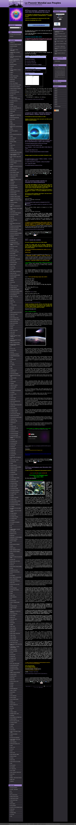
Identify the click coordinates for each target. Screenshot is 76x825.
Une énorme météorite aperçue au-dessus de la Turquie (36, 143)
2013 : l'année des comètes (30, 163)
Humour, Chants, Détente (14, 330)
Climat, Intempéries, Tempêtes (14, 172)
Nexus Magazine (12, 575)
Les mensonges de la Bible (14, 488)
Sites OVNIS (12, 708)
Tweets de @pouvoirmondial (57, 82)
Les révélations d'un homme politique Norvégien (15, 508)
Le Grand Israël (12, 439)
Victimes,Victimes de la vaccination (15, 761)
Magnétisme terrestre (13, 533)
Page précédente (28, 686)
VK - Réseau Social (13, 768)
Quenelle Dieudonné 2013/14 (14, 665)
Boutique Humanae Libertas (14, 796)
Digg (49, 108)
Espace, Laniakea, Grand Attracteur (15, 271)
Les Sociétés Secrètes (13, 518)
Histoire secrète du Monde (14, 323)
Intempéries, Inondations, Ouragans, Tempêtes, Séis (15, 336)
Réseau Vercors (12, 679)
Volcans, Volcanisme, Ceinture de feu (15, 772)
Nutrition (11, 593)
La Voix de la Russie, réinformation (15, 413)
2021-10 (56, 88)
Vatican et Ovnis (12, 752)
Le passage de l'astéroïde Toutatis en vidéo (33, 145)
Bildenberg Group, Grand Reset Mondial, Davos (16, 127)
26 (50, 686)
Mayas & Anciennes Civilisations (15, 544)
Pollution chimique (12, 635)
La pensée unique (12, 399)
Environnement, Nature (13, 262)
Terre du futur (12, 814)
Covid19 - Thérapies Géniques (15, 98)
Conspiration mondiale (13, 194)
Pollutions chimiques (13, 638)
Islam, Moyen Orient (13, 350)
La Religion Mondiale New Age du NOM (15, 404)
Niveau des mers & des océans (14, 584)
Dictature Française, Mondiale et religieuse (15, 244)
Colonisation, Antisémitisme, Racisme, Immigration (15, 180)
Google (11, 310)
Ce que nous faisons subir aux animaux (16, 152)
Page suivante (41, 687)
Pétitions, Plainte (12, 626)
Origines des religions (13, 607)
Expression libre (12, 282)
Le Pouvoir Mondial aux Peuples (43, 3)
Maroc (11, 542)
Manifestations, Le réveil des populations (16, 537)
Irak (10, 346)
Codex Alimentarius (13, 177)
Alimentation (12, 66)
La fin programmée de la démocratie (15, 390)
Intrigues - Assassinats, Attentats (15, 342)
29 (37, 687)
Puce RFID (11, 661)
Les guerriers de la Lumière (14, 481)
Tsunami (11, 735)
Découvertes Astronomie (13, 231)
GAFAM (11, 298)
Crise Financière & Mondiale (14, 214)
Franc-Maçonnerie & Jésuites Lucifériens (16, 291)
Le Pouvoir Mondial (13, 444)
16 (34, 686)
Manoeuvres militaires (13, 540)
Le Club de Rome (12, 429)
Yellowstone (12, 781)
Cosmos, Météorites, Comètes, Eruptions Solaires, (16, 209)
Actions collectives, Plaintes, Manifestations (14, 50)
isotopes (31, 291)
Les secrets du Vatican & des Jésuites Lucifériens (15, 511)
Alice (11, 791)
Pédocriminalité (12, 622)
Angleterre (11, 72)
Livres (11, 527)
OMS (11, 598)
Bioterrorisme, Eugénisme (14, 130)
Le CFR (11, 424)
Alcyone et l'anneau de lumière (34, 103)
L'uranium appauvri (13, 381)
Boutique (11, 136)
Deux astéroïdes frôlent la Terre (31, 149)
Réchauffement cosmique (28, 107)
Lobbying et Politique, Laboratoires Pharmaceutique (15, 529)
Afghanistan (12, 54)
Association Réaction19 (13, 97)
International (12, 338)
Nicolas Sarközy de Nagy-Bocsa (15, 580)
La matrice (11, 395)
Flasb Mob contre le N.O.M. (14, 285)
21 (42, 686)
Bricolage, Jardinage (13, 141)
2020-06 (56, 99)
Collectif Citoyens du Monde (14, 798)
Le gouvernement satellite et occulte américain (15, 437)
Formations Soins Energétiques (14, 289)
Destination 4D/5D (12, 240)
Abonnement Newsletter (13, 46)
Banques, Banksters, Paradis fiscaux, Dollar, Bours (15, 115)
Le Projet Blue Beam (13, 448)
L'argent (11, 368)
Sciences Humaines (13, 697)
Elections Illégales (12, 253)
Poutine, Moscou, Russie (13, 642)
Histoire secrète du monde (14, 321)
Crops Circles (12, 218)
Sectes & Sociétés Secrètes (14, 699)
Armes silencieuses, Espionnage (15, 86)
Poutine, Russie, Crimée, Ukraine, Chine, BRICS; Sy (16, 644)
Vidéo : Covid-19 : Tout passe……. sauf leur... (60, 41)
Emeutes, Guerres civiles (14, 255)
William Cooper (12, 779)
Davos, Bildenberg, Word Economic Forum (15, 224)
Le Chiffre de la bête (13, 426)
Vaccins (11, 750)
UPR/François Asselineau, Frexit (15, 743)
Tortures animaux (12, 729)
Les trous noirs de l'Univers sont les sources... (60, 34)
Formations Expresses (13, 287)
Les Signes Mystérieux (13, 513)
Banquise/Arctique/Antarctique (14, 117)
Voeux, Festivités (12, 770)
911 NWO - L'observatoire (14, 789)
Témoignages (12, 724)
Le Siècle (11, 463)
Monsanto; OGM (12, 559)
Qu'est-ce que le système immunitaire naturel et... (60, 48)
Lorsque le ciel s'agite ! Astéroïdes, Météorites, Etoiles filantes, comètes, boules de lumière (38, 113)
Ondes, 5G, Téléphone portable (14, 602)
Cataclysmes (12, 148)
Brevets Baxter (12, 139)
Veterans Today (12, 759)
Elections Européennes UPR (14, 251)
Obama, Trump (12, 595)
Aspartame (11, 95)
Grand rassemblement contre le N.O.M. (16, 312)
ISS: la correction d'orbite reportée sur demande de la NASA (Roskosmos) (36, 181)
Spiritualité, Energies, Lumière (14, 713)
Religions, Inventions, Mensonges (15, 672)
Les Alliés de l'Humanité (13, 470)
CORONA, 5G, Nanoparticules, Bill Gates (15, 206)
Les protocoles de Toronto (14, 502)
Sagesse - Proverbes (13, 690)
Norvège (11, 586)
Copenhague (12, 204)
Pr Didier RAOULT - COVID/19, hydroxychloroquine (14, 647)
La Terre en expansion (13, 408)
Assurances (12, 102)
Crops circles (12, 216)
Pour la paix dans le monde (14, 640)
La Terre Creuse (12, 406)
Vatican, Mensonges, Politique (14, 754)
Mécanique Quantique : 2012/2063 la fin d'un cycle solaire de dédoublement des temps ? (37, 11)
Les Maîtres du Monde (13, 486)
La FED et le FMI (12, 388)
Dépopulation (12, 236)
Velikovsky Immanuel (13, 756)
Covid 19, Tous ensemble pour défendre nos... (60, 44)
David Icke (11, 221)
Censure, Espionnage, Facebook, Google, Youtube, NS (15, 154)
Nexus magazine (12, 803)
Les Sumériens (12, 520)
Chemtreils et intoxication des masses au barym (16, 166)
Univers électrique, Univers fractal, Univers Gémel (15, 739)
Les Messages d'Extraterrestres (15, 490)
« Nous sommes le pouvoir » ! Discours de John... (60, 51)
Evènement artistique (13, 276)
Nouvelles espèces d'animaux (14, 589)
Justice (11, 366)
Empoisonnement (12, 257)
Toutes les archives (57, 106)
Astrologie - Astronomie (13, 106)
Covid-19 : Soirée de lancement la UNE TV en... (60, 39)
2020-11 (56, 97)
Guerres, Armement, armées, (14, 317)
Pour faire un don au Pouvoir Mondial (15, 34)
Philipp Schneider (12, 631)
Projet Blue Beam (12, 656)
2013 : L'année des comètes (33, 240)
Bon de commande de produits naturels (16, 134)
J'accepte (11, 357)
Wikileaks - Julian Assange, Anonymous (16, 777)
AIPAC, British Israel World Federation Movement (15, 57)
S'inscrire (60, 15)
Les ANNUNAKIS (12, 472)
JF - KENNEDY (12, 364)
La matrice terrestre (13, 397)
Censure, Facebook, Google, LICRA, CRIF (15, 157)
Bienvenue (11, 36)
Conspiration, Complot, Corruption (15, 196)
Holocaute (11, 326)
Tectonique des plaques (13, 722)
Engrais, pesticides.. (13, 260)
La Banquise (12, 383)
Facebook (40, 461)
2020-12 (56, 95)
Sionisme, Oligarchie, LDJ (14, 704)
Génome (11, 303)
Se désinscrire (61, 17)
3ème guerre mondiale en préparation (15, 44)
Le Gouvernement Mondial (14, 435)
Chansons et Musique (13, 162)
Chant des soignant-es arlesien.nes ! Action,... (60, 53)
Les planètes (12, 495)
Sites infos (11, 706)
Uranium (11, 745)
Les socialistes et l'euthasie (14, 516)
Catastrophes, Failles (13, 150)
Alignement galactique (13, 64)
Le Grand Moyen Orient (13, 441)
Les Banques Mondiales (13, 474)
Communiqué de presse (13, 185)
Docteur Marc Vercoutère (14, 246)
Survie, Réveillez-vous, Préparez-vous (15, 717)
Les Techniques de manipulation (14, 522)
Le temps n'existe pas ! (13, 465)
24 (47, 686)
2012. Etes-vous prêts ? (13, 787)
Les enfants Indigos (13, 479)
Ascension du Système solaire (47, 104)
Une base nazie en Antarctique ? (15, 737)
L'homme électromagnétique (14, 373)
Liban (11, 525)
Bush (11, 143)
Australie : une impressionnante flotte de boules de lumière (37, 151)
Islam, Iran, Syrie (12, 348)
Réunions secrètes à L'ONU (14, 681)
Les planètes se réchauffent (14, 497)
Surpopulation (12, 715)
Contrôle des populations (13, 202)
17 (36, 686)
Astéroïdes (11, 104)
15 (33, 686)
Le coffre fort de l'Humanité (14, 433)
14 (31, 686)
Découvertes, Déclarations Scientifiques (16, 233)
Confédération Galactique (14, 187)
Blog (11, 132)
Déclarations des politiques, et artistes (15, 229)
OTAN (11, 609)
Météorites (11, 553)
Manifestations (12, 535)
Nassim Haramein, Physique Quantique (16, 566)
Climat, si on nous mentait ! (14, 174)
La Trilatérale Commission (14, 410)
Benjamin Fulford (12, 124)
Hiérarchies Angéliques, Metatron (15, 319)
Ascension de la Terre (13, 90)
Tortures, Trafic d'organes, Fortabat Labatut (15, 732)
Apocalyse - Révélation (13, 77)
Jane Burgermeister (13, 359)
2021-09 (56, 90)
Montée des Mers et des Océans (15, 561)
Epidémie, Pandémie (13, 264)
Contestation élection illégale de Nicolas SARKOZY (16, 200)
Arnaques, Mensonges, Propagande (15, 88)
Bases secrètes (12, 119)
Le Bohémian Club (12, 422)
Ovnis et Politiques (13, 615)
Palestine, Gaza (12, 617)
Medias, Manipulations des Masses (15, 549)
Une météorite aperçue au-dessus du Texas (33, 165)
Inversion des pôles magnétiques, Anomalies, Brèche (15, 344)
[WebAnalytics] (56, 114)
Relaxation (11, 670)
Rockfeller (11, 686)
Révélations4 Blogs (13, 812)
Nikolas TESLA (12, 582)
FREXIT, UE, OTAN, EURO (14, 296)
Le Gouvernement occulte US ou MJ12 (15, 417)
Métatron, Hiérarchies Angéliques (15, 551)
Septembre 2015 (12, 702)
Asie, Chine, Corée (13, 93)
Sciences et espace (28, 200)
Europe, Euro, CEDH (13, 273)
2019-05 (56, 104)
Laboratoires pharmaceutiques (14, 415)
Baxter (11, 121)
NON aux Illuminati (13, 805)
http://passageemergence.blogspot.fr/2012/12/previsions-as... (36, 673)
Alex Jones (11, 62)
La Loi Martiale (12, 392)
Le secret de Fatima (13, 461)
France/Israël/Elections (13, 294)
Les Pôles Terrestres (13, 499)
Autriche (11, 113)
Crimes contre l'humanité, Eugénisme (15, 212)
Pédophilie (11, 624)
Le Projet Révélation (13, 453)
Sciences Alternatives (13, 695)
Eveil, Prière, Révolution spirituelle (46, 106)
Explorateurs (12, 280)
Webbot (11, 775)
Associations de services (14, 100)
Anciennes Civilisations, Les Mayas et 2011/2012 (15, 70)
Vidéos (11, 763)
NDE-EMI (11, 568)
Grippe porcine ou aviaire (14, 314)
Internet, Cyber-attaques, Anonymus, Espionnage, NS (15, 340)
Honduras (11, 328)
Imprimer (44, 108)
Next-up (11, 573)
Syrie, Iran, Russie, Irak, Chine (14, 720)
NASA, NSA (12, 564)
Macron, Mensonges (13, 531)
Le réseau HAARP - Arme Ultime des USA (15, 457)
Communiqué (12, 183)
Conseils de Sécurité (13, 192)
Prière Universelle (12, 654)
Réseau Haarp (12, 677)
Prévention (11, 652)
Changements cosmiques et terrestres (37, 105)
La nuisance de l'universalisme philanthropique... (59, 31)
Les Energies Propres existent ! (14, 477)
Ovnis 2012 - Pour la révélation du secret (16, 807)
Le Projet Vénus (12, 455)
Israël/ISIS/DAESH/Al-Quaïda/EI (14, 355)
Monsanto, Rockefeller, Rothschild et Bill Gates (16, 557)
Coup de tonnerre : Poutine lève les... (60, 46)
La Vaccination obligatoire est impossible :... (60, 36)
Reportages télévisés (13, 674)
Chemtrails (11, 164)
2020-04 (56, 102)
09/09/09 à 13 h (12, 42)
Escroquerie (12, 269)
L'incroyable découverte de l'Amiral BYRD (15, 376)
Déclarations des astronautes (14, 227)
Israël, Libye (12, 352)
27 (34, 687)
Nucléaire (11, 591)
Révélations (12, 683)
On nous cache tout (13, 600)
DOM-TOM (12, 248)
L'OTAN (11, 379)
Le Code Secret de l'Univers (14, 431)
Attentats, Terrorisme (13, 109)
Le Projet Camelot (12, 450)
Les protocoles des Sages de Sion (15, 504)
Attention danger (12, 111)
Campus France (12, 145)
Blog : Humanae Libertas (13, 794)
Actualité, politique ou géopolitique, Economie (15, 52)
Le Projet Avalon (12, 446)
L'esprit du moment (13, 371)
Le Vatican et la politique (13, 468)
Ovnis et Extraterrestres (13, 613)
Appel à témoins (12, 79)
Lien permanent (32, 108)
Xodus (11, 816)
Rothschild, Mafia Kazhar (13, 688)
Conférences (12, 189)
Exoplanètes (12, 278)
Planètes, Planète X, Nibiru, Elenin (15, 633)
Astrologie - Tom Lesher (33, 671)
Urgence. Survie (12, 747)
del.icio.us (39, 108)
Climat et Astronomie (13, 170)
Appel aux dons (12, 81)
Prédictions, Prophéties (13, 649)
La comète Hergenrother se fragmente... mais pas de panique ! (37, 161)
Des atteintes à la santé (13, 238)
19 (39, 686)
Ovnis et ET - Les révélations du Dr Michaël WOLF (15, 611)
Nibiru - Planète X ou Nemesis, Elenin (15, 577)
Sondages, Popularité (13, 711)
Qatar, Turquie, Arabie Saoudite (14, 663)
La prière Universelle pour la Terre (15, 401)
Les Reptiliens (12, 506)
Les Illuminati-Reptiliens (13, 483)
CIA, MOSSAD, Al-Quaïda (14, 168)
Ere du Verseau (39, 106)
